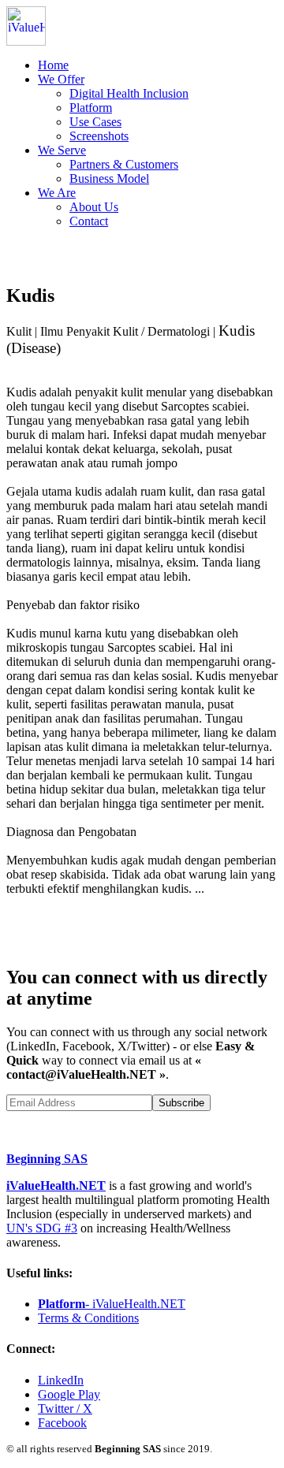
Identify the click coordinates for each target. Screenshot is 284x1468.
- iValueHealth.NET (111, 1303)
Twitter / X (65, 1408)
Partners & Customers (123, 164)
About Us (93, 207)
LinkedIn (61, 1380)
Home (53, 65)
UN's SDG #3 (41, 1228)
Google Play (69, 1394)
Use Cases (95, 121)
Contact (88, 221)
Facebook (62, 1422)
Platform (90, 107)
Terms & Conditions (88, 1318)
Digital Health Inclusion (129, 93)
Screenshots (99, 136)
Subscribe (181, 1103)
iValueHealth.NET (56, 1185)
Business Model (109, 178)
